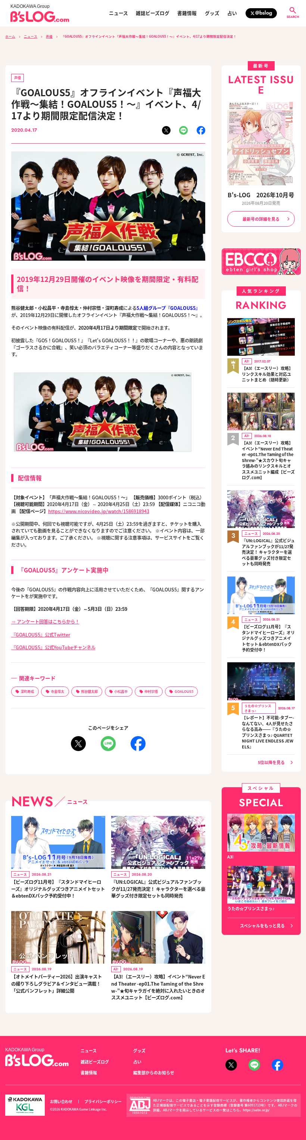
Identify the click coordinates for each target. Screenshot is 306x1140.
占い (232, 13)
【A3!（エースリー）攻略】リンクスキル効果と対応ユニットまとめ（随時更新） (267, 374)
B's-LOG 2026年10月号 (261, 195)
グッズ (212, 13)
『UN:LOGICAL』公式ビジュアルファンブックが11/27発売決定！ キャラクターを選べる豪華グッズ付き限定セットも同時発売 (158, 889)
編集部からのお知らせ (153, 1072)
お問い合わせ (61, 1101)
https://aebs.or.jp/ (256, 1110)
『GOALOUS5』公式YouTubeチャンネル (53, 647)
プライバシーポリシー (103, 1101)
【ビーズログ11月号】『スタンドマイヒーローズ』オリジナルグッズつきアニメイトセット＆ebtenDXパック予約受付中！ (58, 889)
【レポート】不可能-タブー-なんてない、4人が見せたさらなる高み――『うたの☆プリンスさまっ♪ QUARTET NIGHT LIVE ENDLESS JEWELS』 (268, 732)
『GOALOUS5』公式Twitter (40, 634)
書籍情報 (187, 13)
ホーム (10, 36)
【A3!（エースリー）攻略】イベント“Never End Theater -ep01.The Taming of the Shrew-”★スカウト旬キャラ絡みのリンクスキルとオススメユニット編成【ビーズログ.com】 (268, 460)
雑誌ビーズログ (152, 13)
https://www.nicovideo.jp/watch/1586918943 (98, 511)
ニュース (118, 13)
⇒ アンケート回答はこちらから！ (45, 621)
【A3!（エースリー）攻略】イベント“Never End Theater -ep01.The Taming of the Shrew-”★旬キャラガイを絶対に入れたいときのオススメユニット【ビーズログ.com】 (158, 987)
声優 (49, 36)
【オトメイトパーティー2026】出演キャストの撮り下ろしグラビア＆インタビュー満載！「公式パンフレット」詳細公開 (56, 983)
